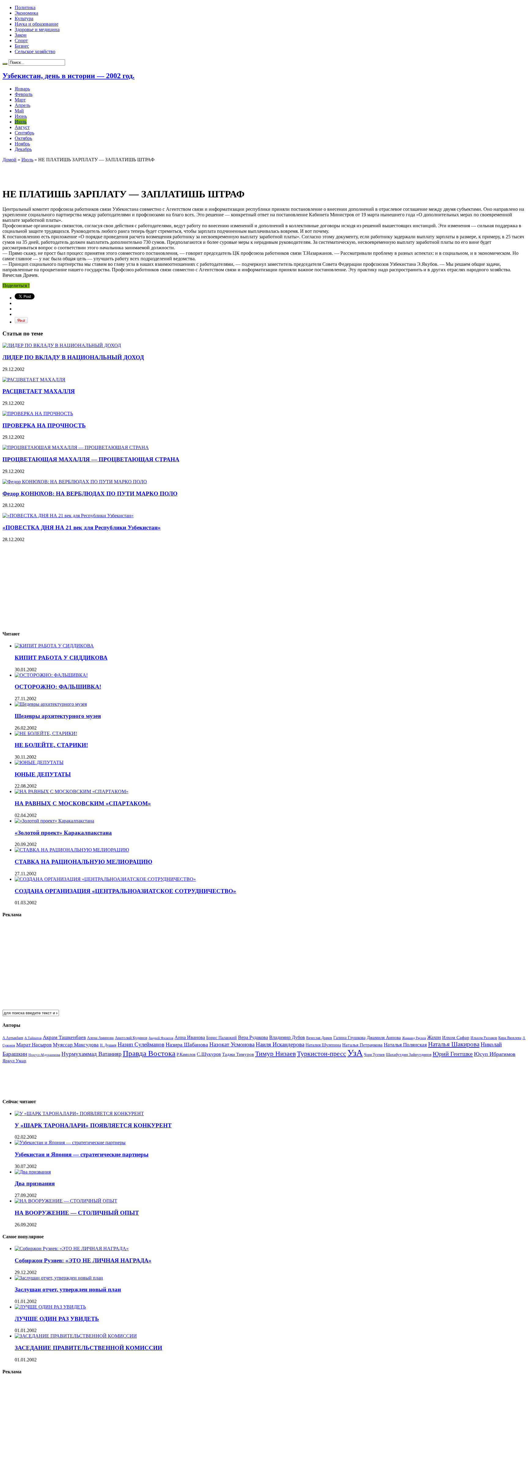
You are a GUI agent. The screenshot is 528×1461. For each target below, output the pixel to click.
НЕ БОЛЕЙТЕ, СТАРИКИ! (51, 745)
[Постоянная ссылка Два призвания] (33, 1171)
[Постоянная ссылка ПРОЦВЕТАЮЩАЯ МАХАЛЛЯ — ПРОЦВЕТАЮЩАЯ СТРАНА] (75, 447)
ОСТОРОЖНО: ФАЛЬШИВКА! (58, 686)
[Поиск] (4, 64)
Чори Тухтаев (374, 1055)
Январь (22, 88)
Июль (21, 121)
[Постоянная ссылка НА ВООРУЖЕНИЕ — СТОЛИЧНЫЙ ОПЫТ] (66, 1200)
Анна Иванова (189, 1037)
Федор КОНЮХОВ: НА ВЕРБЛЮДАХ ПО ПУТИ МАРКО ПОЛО (90, 493)
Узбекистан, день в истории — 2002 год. (68, 76)
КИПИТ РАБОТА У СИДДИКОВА (61, 657)
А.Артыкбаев (12, 1038)
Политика (25, 7)
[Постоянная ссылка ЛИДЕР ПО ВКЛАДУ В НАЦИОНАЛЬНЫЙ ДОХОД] (61, 345)
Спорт (21, 40)
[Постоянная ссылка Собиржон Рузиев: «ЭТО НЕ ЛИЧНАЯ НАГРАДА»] (72, 1248)
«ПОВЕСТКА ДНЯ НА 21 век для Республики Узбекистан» (81, 527)
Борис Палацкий (221, 1037)
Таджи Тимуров (238, 1054)
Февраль (23, 94)
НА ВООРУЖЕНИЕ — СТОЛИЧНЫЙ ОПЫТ (77, 1213)
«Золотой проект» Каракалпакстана (63, 832)
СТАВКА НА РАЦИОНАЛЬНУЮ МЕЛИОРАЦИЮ (83, 862)
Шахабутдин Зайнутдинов (408, 1054)
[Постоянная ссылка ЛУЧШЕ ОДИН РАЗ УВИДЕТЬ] (50, 1306)
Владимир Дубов (287, 1037)
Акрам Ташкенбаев (64, 1037)
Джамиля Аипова (384, 1037)
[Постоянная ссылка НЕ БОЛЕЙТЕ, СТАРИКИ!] (46, 733)
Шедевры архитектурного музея (58, 716)
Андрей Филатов (160, 1038)
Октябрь (23, 138)
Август (22, 127)
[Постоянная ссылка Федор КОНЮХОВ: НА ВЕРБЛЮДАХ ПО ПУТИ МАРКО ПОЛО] (74, 481)
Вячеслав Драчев (319, 1038)
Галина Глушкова (349, 1037)
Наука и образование (36, 24)
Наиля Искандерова (280, 1044)
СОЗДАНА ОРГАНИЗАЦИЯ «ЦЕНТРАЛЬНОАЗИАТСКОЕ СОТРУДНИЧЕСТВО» (125, 891)
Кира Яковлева (509, 1038)
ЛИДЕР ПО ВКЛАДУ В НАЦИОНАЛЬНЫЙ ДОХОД (73, 357)
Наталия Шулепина (323, 1045)
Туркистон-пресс (321, 1053)
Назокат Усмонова (232, 1044)
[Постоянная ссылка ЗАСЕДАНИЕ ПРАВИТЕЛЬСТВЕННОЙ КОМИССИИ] (76, 1335)
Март (20, 99)
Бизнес (22, 46)
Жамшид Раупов (414, 1038)
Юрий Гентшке (453, 1053)
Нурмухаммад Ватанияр (91, 1054)
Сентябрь (24, 132)
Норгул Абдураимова (44, 1054)
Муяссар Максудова (76, 1045)
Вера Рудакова (253, 1037)
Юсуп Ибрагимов (494, 1054)
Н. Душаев (108, 1045)
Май (19, 110)
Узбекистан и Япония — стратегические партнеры (81, 1154)
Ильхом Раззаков (484, 1038)
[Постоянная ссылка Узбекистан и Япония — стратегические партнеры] (70, 1142)
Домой (9, 159)
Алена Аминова (100, 1038)
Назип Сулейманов (141, 1044)
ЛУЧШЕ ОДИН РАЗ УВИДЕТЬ (57, 1319)
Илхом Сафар (455, 1037)
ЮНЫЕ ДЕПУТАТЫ (43, 774)
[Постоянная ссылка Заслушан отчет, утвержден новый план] (59, 1277)
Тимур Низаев (275, 1053)
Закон (21, 35)
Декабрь (23, 149)
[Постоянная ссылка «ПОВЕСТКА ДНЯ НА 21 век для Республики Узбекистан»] (68, 515)
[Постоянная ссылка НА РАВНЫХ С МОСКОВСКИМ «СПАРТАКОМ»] (71, 791)
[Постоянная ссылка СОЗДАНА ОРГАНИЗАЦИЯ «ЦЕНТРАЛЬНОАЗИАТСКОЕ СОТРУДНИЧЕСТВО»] (105, 879)
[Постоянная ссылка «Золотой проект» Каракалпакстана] (54, 820)
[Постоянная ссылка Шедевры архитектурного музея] (51, 704)
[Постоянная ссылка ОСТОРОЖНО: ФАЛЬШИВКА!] (51, 675)
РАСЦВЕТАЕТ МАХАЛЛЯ (38, 391)
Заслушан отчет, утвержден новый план (68, 1289)
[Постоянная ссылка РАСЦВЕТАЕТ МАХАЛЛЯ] (33, 379)
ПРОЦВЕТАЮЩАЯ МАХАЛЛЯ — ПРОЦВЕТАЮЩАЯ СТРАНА (90, 459)
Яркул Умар (14, 1060)
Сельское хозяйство (35, 51)
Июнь (21, 116)
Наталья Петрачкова (362, 1044)
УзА (355, 1053)
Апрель (22, 105)
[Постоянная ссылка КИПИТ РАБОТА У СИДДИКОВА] (54, 645)
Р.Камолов (186, 1054)
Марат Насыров (34, 1045)
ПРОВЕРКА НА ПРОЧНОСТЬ (44, 425)
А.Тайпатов (33, 1038)
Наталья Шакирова (453, 1044)
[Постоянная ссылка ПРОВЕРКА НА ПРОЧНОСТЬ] (37, 413)
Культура (24, 18)
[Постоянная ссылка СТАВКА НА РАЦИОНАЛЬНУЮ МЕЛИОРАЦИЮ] (72, 849)
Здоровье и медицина (37, 29)
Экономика (26, 13)
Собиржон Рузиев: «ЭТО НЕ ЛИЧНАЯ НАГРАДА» (83, 1260)
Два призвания (35, 1183)
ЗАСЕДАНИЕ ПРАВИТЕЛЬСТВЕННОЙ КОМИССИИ (88, 1348)
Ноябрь (22, 143)
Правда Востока (149, 1053)
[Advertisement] (73, 172)
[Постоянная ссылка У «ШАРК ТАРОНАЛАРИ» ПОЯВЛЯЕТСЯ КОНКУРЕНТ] (79, 1113)
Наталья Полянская (405, 1045)
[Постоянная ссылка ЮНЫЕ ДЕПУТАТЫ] (39, 762)
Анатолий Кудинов (131, 1037)
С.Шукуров (209, 1054)
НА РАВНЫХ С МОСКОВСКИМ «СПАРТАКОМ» (83, 803)
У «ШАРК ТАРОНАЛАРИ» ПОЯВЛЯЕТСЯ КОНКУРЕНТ (93, 1125)
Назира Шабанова (187, 1045)
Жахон (434, 1037)
